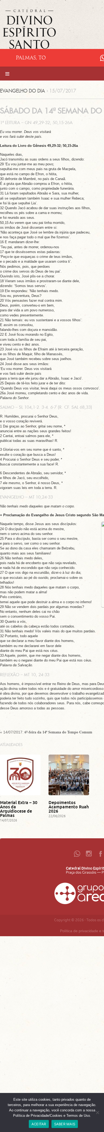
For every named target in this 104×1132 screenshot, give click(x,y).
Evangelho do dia (22, 91)
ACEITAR (38, 1124)
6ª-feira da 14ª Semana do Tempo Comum (58, 732)
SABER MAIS (64, 1124)
